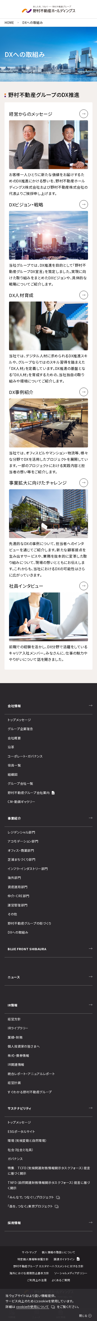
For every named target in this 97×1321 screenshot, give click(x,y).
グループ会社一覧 (20, 783)
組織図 (13, 774)
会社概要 (14, 738)
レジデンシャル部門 (21, 832)
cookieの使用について (32, 1306)
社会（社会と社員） (21, 1149)
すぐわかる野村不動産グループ (30, 1092)
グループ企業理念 (20, 728)
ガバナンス (15, 1158)
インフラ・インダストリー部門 (28, 868)
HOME (9, 22)
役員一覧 (14, 765)
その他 (12, 914)
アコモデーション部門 (23, 841)
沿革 (11, 747)
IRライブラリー (18, 1028)
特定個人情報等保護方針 (33, 1259)
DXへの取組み (18, 932)
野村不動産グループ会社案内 (29, 792)
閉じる (83, 1315)
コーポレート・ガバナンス (25, 756)
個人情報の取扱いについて (58, 1252)
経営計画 (14, 1082)
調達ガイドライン (64, 1259)
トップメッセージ (19, 719)
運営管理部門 (18, 905)
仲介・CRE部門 (18, 896)
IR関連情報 (16, 1064)
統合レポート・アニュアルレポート (31, 1073)
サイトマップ (29, 1252)
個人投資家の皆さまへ (24, 1046)
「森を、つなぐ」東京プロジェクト (30, 1206)
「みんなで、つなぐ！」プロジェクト (31, 1197)
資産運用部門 (18, 887)
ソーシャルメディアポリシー (71, 1273)
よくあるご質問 (61, 1280)
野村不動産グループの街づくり (29, 923)
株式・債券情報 (18, 1055)
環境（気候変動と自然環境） (27, 1140)
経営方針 (14, 1019)
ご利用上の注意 (37, 1280)
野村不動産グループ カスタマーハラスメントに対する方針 (48, 1266)
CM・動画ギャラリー (21, 801)
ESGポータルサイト (21, 1131)
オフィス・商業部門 (21, 850)
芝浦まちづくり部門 (21, 859)
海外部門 (14, 877)
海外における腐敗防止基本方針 (29, 1273)
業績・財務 (15, 1037)
